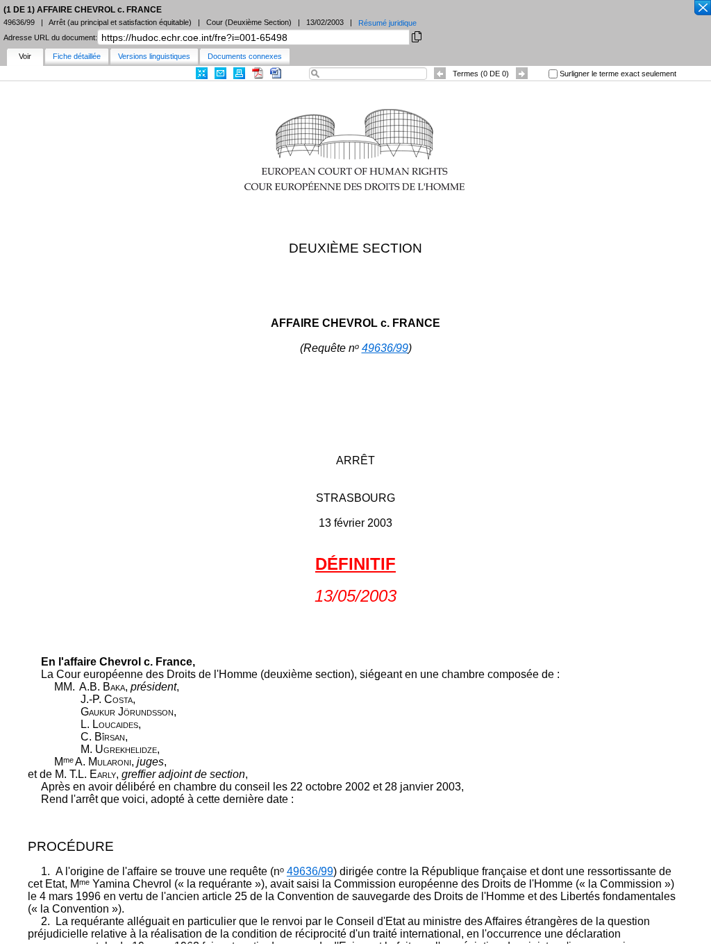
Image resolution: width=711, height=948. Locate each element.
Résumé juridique (387, 23)
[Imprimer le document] (239, 73)
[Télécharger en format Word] (275, 73)
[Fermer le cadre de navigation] (702, 8)
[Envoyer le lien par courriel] (220, 73)
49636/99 (385, 348)
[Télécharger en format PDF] (257, 73)
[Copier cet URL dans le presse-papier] (417, 35)
